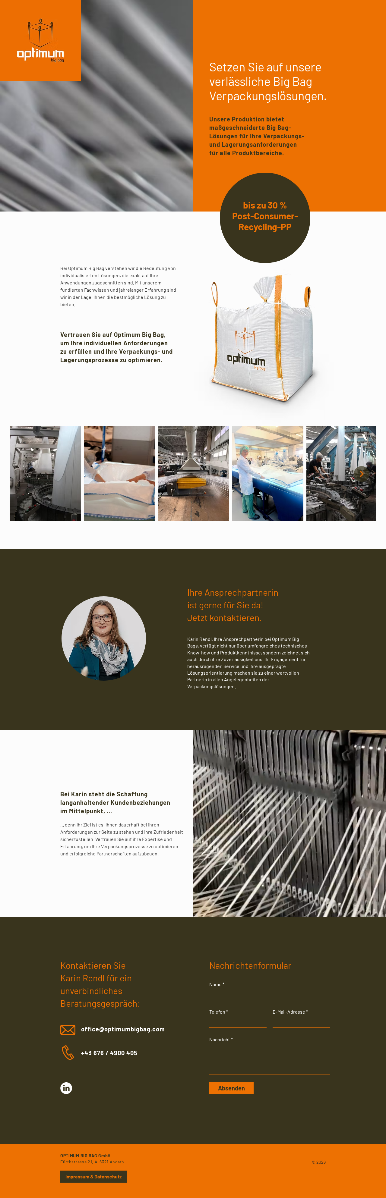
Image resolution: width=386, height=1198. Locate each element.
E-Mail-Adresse (289, 1011)
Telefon (217, 1011)
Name (215, 984)
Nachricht (219, 1039)
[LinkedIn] (66, 1088)
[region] (265, 218)
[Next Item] (361, 474)
